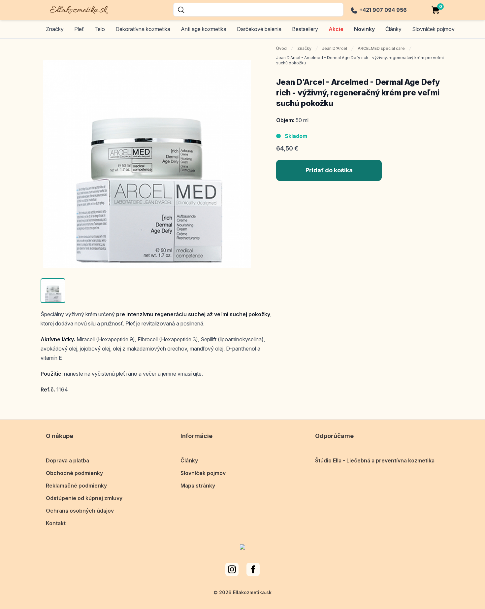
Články (189, 460)
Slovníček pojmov (203, 473)
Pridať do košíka (329, 170)
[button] (53, 290)
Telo (99, 29)
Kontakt (56, 523)
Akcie (336, 29)
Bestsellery (305, 29)
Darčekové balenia (259, 29)
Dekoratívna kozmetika (142, 29)
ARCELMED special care (381, 48)
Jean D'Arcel (334, 48)
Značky (55, 29)
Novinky (364, 29)
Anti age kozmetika (203, 29)
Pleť (79, 29)
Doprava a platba (67, 460)
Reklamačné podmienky (76, 485)
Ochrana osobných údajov (80, 510)
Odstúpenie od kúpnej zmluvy (84, 498)
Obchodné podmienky (74, 473)
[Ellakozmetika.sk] (74, 8)
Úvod (281, 48)
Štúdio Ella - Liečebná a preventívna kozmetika (375, 460)
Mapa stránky (197, 485)
